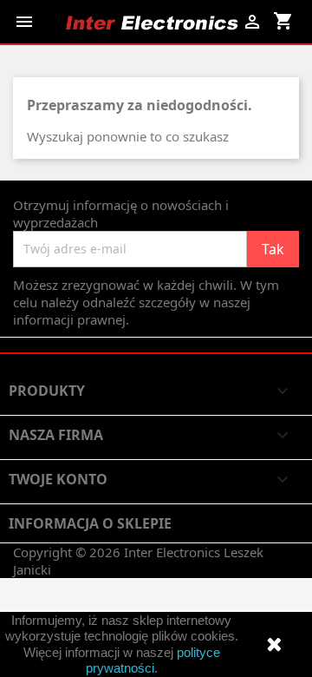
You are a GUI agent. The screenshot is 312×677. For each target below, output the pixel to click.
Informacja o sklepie (90, 523)
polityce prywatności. (153, 660)
